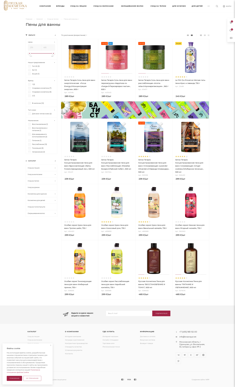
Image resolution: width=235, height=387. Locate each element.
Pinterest (178, 361)
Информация (147, 332)
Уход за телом (33, 343)
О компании (72, 332)
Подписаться (161, 313)
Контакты (69, 354)
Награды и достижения (74, 340)
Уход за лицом (33, 336)
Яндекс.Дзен (203, 355)
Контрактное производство (76, 343)
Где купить (108, 332)
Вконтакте (178, 355)
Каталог (32, 332)
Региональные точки (111, 347)
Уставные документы (73, 350)
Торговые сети (108, 343)
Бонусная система (147, 340)
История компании (73, 336)
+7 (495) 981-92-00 (188, 332)
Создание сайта (198, 380)
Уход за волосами (35, 340)
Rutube (197, 355)
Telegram (184, 355)
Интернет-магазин (110, 336)
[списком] (204, 35)
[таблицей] (208, 35)
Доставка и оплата (147, 336)
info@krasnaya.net (187, 337)
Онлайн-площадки (110, 340)
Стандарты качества (73, 347)
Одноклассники (191, 355)
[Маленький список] (188, 35)
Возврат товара (146, 343)
